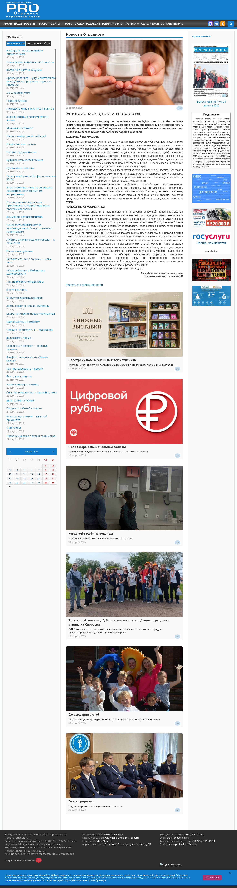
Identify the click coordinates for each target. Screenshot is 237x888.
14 (38, 474)
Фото (68, 23)
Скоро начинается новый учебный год (30, 313)
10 (10, 474)
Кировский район (38, 43)
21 (38, 478)
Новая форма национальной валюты (97, 447)
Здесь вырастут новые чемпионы (27, 306)
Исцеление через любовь (22, 384)
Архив (8, 23)
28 (38, 482)
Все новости (16, 43)
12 (24, 474)
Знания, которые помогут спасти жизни (27, 118)
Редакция (93, 23)
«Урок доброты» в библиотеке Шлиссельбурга (25, 272)
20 (31, 478)
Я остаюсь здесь (16, 290)
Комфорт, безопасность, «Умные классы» (27, 358)
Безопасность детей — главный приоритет (26, 418)
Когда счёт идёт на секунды (90, 533)
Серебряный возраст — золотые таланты (27, 347)
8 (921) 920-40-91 (193, 834)
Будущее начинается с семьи (24, 160)
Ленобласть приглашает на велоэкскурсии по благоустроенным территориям (29, 228)
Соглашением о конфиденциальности (24, 880)
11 (17, 474)
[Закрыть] (230, 873)
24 (10, 482)
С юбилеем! (13, 428)
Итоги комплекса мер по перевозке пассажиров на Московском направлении (29, 191)
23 (53, 478)
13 (31, 474)
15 (45, 474)
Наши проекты (24, 23)
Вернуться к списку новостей (84, 285)
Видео (79, 23)
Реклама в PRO (112, 23)
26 (24, 482)
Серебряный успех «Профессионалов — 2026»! (31, 177)
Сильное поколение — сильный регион (31, 392)
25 (17, 482)
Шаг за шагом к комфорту (23, 321)
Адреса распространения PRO (162, 23)
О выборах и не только (21, 144)
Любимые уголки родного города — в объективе (30, 241)
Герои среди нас (81, 801)
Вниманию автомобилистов (24, 217)
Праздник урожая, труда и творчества (30, 436)
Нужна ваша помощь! (20, 168)
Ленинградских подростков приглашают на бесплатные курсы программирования (28, 205)
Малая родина (49, 23)
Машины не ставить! (19, 128)
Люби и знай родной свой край (26, 136)
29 (45, 482)
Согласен (212, 877)
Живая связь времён (19, 337)
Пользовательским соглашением (171, 877)
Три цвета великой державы (25, 281)
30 (53, 482)
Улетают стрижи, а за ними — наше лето (29, 260)
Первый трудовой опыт (21, 152)
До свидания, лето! (83, 714)
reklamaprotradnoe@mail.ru (182, 844)
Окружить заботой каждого (24, 408)
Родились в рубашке (19, 251)
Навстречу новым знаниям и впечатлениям (102, 360)
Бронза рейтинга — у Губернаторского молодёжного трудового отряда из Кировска (31, 81)
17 (10, 478)
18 (17, 478)
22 (45, 478)
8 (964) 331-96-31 (204, 840)
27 (31, 482)
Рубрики (130, 23)
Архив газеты (201, 36)
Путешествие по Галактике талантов (30, 108)
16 (53, 474)
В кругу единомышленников (24, 297)
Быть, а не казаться (18, 376)
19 (24, 478)
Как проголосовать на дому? (24, 368)
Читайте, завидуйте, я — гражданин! (29, 330)
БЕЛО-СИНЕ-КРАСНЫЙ (20, 400)
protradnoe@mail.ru (101, 840)
